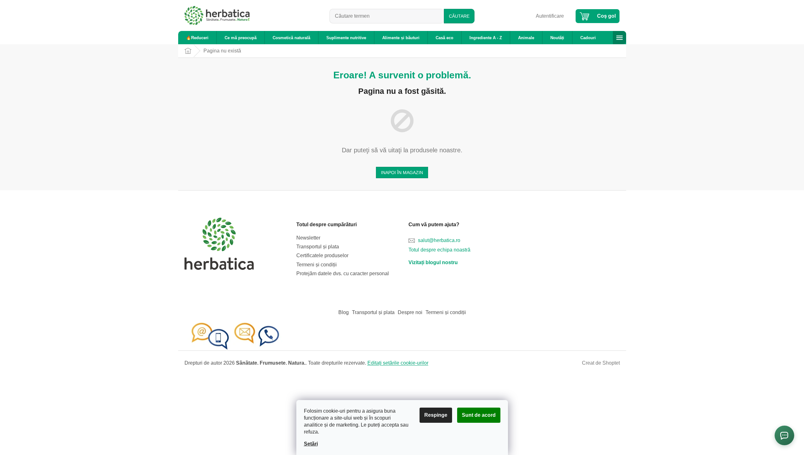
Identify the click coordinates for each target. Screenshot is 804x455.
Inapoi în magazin (402, 172)
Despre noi (410, 312)
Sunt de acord (479, 415)
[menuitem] (197, 38)
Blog (343, 312)
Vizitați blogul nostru (433, 262)
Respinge (435, 415)
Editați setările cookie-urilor (397, 363)
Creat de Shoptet (601, 363)
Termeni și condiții (316, 264)
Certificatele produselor (322, 255)
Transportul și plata (317, 246)
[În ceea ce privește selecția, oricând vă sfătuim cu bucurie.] (235, 336)
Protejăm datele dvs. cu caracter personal (342, 273)
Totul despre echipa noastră (439, 249)
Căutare (459, 16)
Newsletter (308, 237)
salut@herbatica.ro (439, 240)
